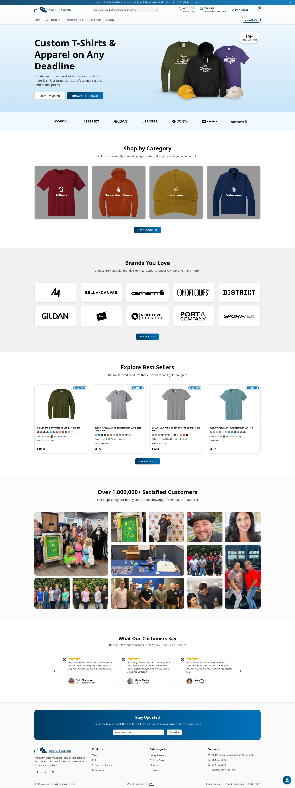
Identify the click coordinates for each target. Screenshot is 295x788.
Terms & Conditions (234, 783)
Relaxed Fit (156, 770)
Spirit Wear (95, 19)
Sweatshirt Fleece (102, 765)
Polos (95, 760)
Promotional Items (75, 19)
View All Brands (147, 336)
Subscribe (174, 732)
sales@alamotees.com (223, 769)
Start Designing (49, 96)
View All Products (147, 461)
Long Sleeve (157, 755)
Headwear (98, 770)
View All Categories (147, 229)
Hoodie (154, 765)
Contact (110, 19)
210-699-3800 (219, 764)
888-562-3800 (219, 759)
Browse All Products (85, 95)
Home (37, 19)
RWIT (151, 783)
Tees (94, 755)
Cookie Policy (254, 783)
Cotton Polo (157, 760)
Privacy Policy (213, 783)
